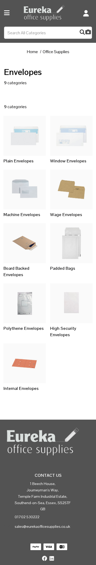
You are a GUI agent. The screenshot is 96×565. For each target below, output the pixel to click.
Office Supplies (56, 51)
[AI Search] (88, 32)
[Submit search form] (82, 33)
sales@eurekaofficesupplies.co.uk (42, 526)
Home (32, 51)
